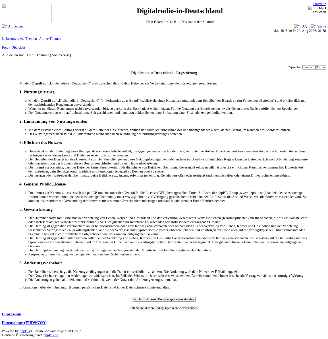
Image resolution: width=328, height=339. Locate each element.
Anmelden (15, 26)
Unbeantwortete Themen (19, 38)
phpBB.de (51, 335)
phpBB (25, 331)
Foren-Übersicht (13, 47)
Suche (321, 26)
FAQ (303, 26)
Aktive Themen (50, 38)
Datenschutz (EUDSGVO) (24, 322)
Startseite (319, 4)
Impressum (11, 314)
